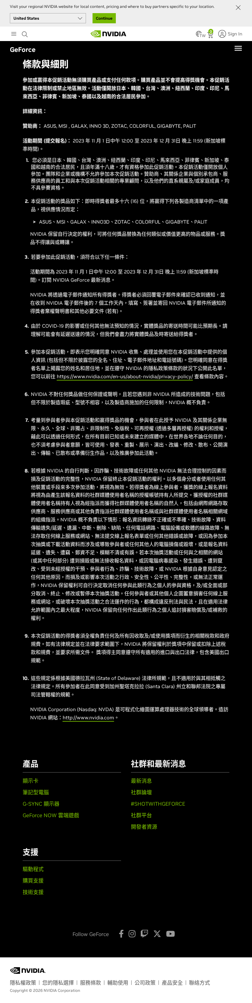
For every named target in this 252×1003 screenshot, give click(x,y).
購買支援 (33, 880)
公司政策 (145, 982)
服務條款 (90, 982)
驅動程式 (33, 869)
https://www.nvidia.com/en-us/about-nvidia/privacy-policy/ (125, 376)
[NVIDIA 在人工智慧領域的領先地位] (109, 34)
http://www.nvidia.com (88, 717)
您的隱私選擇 (58, 982)
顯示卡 (30, 780)
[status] (211, 35)
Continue (104, 18)
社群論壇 (141, 792)
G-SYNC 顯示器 (41, 803)
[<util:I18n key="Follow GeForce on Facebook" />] (121, 934)
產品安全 (172, 982)
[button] (199, 36)
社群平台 (141, 815)
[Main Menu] (14, 34)
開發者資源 (144, 826)
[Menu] (238, 48)
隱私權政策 (23, 982)
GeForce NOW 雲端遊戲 (51, 815)
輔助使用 (117, 982)
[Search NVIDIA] (25, 32)
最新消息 (141, 780)
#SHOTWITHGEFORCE (158, 803)
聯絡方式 (199, 982)
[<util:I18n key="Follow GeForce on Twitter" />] (157, 934)
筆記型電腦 (36, 792)
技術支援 (33, 892)
